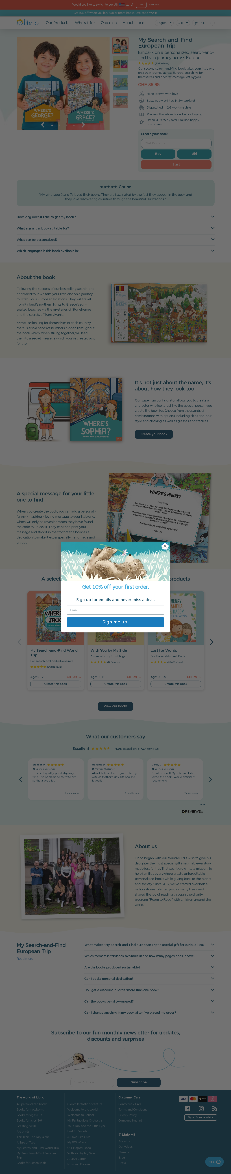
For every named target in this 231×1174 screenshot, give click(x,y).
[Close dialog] (165, 546)
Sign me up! (116, 622)
